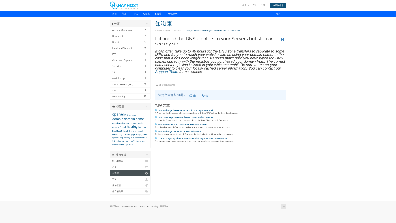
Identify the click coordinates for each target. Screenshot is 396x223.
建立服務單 (117, 191)
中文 (244, 5)
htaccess (142, 127)
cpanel (118, 114)
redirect (143, 137)
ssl (113, 141)
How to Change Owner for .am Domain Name (179, 131)
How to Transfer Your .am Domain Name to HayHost (182, 124)
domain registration (120, 123)
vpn (131, 141)
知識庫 (146, 13)
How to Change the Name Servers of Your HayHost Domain (185, 110)
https (119, 130)
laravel (134, 131)
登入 (255, 5)
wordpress (126, 144)
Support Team (166, 72)
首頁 (114, 13)
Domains (177, 30)
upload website (122, 141)
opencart (127, 134)
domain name (134, 119)
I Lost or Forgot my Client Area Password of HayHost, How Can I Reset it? (192, 138)
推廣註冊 (159, 13)
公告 (135, 13)
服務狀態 (116, 185)
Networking (117, 134)
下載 (114, 179)
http (114, 131)
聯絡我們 (173, 13)
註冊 (263, 5)
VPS (135, 141)
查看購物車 (278, 5)
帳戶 (279, 13)
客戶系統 (158, 30)
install (125, 131)
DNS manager (130, 115)
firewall (123, 127)
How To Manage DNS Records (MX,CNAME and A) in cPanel (185, 117)
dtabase (115, 127)
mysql (140, 131)
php (121, 137)
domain (117, 119)
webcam (140, 141)
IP (129, 131)
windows (116, 144)
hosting (132, 127)
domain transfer (137, 123)
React (137, 137)
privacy (127, 137)
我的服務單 (117, 161)
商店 (124, 13)
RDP (132, 137)
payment (135, 134)
